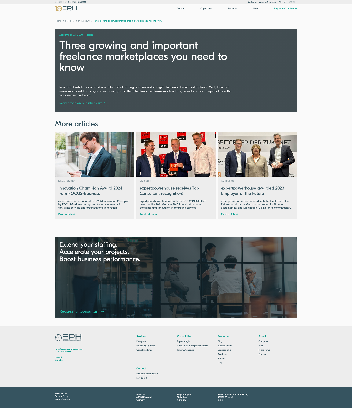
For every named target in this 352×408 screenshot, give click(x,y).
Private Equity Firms (145, 346)
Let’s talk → (141, 378)
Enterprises (141, 341)
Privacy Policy (61, 396)
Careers (262, 354)
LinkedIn (59, 358)
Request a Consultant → (285, 9)
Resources (69, 21)
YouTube (59, 360)
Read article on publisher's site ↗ (82, 103)
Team (260, 346)
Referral (221, 359)
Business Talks (224, 350)
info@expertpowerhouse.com (68, 349)
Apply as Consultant (267, 2)
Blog (220, 341)
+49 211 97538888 (63, 352)
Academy (222, 354)
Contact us (252, 2)
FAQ (220, 363)
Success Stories (225, 346)
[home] (66, 9)
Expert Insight (183, 341)
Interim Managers (185, 350)
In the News (84, 21)
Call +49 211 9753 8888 (77, 2)
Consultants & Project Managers (192, 346)
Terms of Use (61, 394)
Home (58, 21)
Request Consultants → (147, 374)
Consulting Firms (144, 350)
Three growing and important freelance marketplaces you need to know (128, 21)
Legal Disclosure (62, 399)
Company (263, 341)
